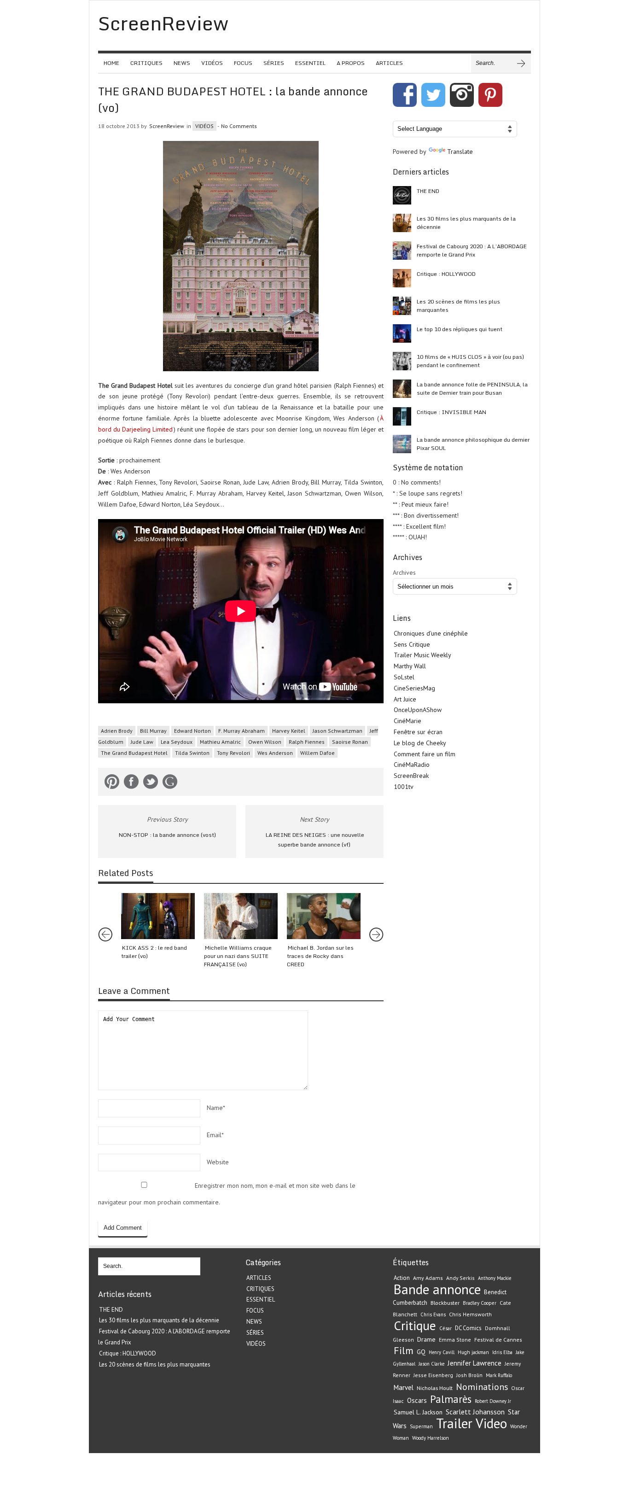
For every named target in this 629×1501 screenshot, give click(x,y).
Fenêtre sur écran (418, 732)
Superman (421, 1426)
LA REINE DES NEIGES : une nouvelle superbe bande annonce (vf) (315, 839)
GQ (421, 1352)
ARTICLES (389, 62)
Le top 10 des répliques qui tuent (459, 329)
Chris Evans (433, 1314)
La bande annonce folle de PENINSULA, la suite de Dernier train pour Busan (472, 388)
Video (491, 1423)
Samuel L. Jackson (418, 1412)
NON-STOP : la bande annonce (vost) (167, 834)
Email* (215, 1135)
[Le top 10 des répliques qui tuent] (402, 333)
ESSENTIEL (310, 62)
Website (218, 1162)
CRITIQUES (146, 62)
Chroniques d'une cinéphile (431, 633)
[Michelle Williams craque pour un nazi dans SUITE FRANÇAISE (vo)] (241, 916)
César (445, 1328)
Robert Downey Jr (493, 1401)
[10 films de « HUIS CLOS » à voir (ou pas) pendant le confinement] (402, 361)
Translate (460, 151)
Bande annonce (437, 1289)
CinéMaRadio (412, 764)
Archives (404, 572)
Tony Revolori (233, 752)
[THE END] (402, 195)
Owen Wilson (264, 741)
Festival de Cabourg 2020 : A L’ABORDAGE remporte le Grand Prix (472, 250)
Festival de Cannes (498, 1339)
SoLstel (404, 677)
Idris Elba (502, 1352)
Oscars (417, 1400)
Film (404, 1350)
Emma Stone (455, 1339)
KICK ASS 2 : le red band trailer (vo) (154, 951)
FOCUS (243, 62)
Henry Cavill (441, 1352)
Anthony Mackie (494, 1278)
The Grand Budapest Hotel (134, 752)
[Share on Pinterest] (112, 783)
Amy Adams (428, 1277)
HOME (111, 62)
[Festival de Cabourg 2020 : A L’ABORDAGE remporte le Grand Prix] (402, 250)
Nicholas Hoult (435, 1387)
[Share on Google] (170, 783)
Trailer (454, 1423)
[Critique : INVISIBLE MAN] (402, 416)
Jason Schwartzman (337, 730)
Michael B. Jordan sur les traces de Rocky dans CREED (320, 956)
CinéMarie (407, 721)
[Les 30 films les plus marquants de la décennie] (402, 223)
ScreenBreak (411, 775)
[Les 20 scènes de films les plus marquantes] (402, 306)
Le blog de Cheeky (420, 743)
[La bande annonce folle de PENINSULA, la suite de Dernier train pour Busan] (402, 389)
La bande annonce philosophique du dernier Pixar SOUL (473, 443)
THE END (428, 191)
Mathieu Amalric (220, 741)
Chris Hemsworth (470, 1314)
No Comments (239, 126)
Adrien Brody (117, 730)
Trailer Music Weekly (422, 655)
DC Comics (468, 1328)
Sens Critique (412, 644)
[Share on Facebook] (131, 783)
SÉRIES (273, 62)
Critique (415, 1325)
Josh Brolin (469, 1375)
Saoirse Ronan (350, 741)
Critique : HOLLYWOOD (446, 273)
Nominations (482, 1386)
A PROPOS (351, 62)
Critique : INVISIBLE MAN (451, 412)
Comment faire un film (424, 754)
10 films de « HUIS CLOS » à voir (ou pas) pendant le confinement (470, 360)
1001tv (404, 787)
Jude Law (142, 741)
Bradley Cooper (479, 1303)
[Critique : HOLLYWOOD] (402, 278)
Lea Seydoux (176, 741)
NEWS (182, 62)
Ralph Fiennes (307, 741)
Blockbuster (445, 1302)
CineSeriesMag (414, 688)
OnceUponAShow (418, 710)
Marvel (404, 1387)
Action (402, 1278)
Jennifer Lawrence (474, 1363)
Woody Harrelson (430, 1438)
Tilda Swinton (192, 752)
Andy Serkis (460, 1277)
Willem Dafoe (317, 752)
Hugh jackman (473, 1352)
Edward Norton (192, 730)
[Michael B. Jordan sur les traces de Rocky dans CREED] (324, 916)
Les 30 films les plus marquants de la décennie (466, 222)
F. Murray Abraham (241, 730)
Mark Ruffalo (499, 1375)
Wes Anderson (275, 752)
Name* (216, 1108)
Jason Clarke (431, 1364)
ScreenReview (166, 126)
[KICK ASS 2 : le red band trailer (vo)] (158, 916)
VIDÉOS (212, 62)
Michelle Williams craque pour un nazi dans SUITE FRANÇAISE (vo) (238, 956)
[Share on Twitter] (150, 783)
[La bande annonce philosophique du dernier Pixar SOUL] (402, 444)
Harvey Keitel (288, 730)
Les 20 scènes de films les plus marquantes (458, 305)
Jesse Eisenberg (433, 1375)
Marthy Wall (410, 666)
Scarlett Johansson (475, 1411)
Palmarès (451, 1399)
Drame (426, 1339)
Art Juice (405, 699)
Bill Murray (153, 730)
